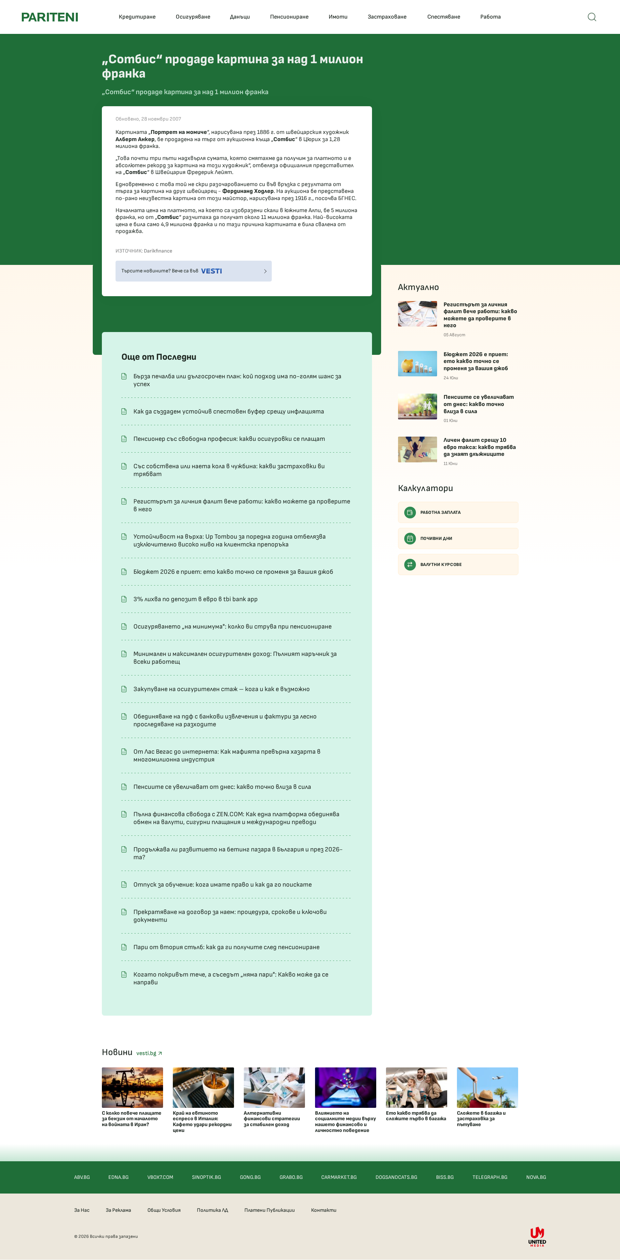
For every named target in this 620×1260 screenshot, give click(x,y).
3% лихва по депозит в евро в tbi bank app (195, 599)
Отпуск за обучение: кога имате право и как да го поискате (222, 885)
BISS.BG (445, 1177)
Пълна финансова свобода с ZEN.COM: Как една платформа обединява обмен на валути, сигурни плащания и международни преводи (236, 818)
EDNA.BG (118, 1177)
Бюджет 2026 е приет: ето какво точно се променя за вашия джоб (233, 572)
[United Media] (537, 1237)
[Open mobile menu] (592, 16)
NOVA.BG (536, 1177)
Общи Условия (164, 1210)
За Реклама (118, 1210)
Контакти (324, 1210)
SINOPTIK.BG (206, 1177)
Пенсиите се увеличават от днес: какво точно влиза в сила (222, 787)
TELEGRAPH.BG (490, 1177)
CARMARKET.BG (339, 1177)
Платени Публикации (269, 1210)
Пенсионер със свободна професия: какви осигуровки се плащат (229, 439)
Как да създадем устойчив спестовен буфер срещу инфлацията (228, 411)
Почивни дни (436, 538)
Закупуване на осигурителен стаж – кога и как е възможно (221, 689)
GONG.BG (250, 1177)
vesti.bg (147, 1053)
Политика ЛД (212, 1210)
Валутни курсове (441, 564)
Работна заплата (440, 512)
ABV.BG (82, 1177)
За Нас (82, 1210)
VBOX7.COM (160, 1177)
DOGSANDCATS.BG (396, 1177)
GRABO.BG (291, 1177)
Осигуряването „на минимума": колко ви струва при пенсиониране (232, 626)
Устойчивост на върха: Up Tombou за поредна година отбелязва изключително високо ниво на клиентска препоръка (229, 540)
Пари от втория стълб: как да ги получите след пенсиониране (226, 947)
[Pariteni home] (50, 17)
